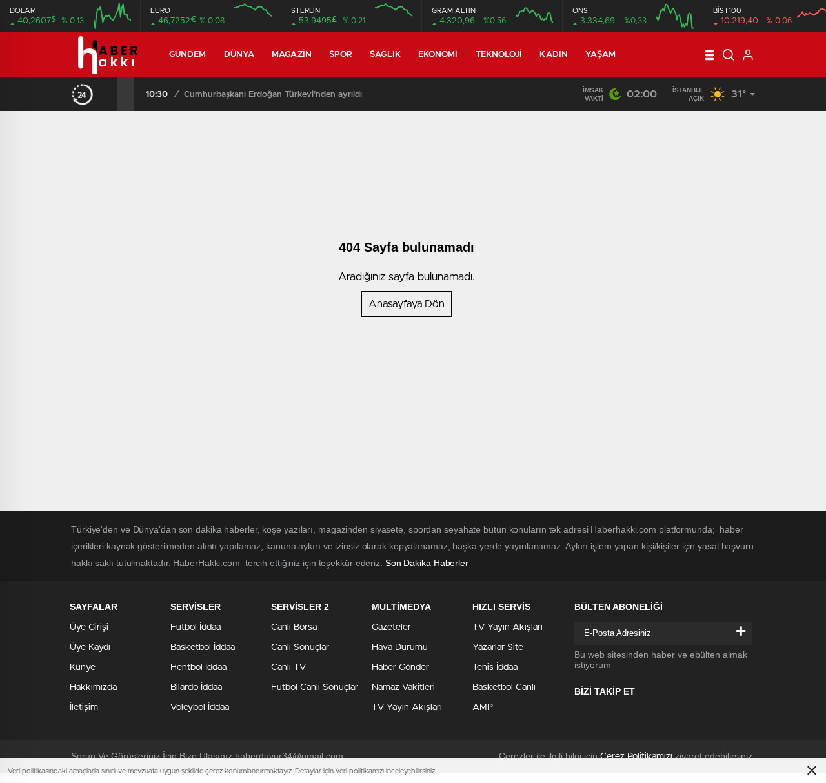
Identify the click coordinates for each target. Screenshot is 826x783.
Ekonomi (438, 54)
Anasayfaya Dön (406, 304)
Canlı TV (288, 667)
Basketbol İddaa (202, 647)
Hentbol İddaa (198, 667)
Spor (340, 54)
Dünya (239, 54)
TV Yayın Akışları (407, 707)
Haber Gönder (400, 667)
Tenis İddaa (495, 667)
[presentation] (108, 94)
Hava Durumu (400, 647)
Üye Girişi (89, 627)
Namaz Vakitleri (403, 687)
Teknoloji (499, 54)
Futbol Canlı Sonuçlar (314, 687)
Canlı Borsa (294, 627)
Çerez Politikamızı (636, 756)
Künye (83, 667)
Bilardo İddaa (196, 687)
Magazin (292, 54)
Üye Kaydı (90, 647)
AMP (482, 707)
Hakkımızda (93, 687)
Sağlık (385, 54)
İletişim (84, 707)
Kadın (553, 54)
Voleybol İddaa (199, 707)
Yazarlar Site (497, 647)
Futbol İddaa (195, 627)
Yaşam (600, 54)
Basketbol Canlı (504, 687)
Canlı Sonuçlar (300, 647)
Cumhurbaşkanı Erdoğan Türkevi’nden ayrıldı (273, 94)
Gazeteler (391, 627)
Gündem (187, 54)
